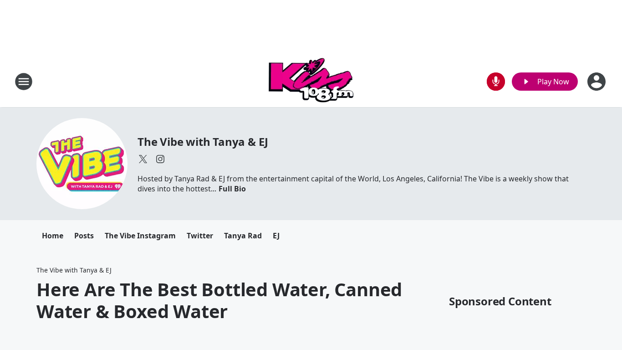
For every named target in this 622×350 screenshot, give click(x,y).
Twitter (200, 236)
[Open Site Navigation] (24, 81)
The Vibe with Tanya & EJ (203, 141)
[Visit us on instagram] (160, 159)
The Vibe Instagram (140, 236)
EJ (276, 236)
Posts (84, 236)
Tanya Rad (243, 236)
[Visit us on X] (143, 159)
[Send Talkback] (496, 81)
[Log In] (597, 81)
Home (52, 236)
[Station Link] (311, 81)
